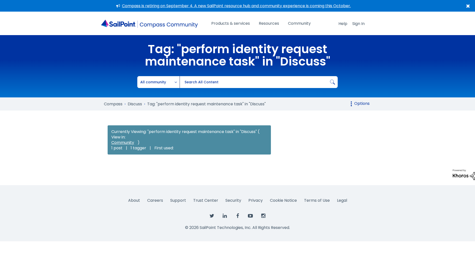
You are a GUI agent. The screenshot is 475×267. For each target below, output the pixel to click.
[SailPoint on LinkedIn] (225, 216)
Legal (342, 200)
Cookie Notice (283, 200)
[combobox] (259, 82)
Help (342, 23)
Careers (155, 200)
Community (299, 23)
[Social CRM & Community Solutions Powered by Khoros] (464, 174)
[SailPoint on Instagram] (263, 216)
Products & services (230, 23)
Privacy (255, 200)
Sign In (358, 23)
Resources (269, 23)
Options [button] (362, 103)
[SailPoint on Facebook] (237, 216)
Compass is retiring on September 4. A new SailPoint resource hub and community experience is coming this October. (236, 6)
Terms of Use (317, 200)
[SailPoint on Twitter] (212, 216)
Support (178, 200)
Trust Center (205, 200)
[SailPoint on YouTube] (250, 216)
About (134, 200)
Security (233, 200)
